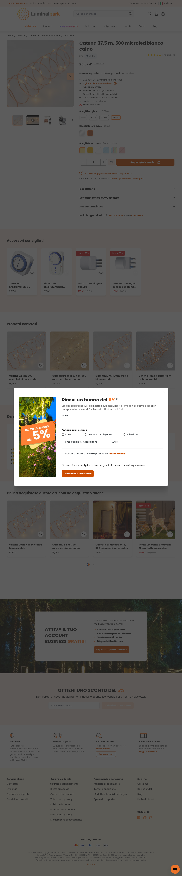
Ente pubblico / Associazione (81, 441)
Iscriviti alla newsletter (78, 473)
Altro (115, 441)
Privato (69, 434)
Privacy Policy (117, 453)
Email (65, 415)
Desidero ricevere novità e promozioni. (95, 453)
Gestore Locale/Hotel (100, 434)
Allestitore (132, 434)
